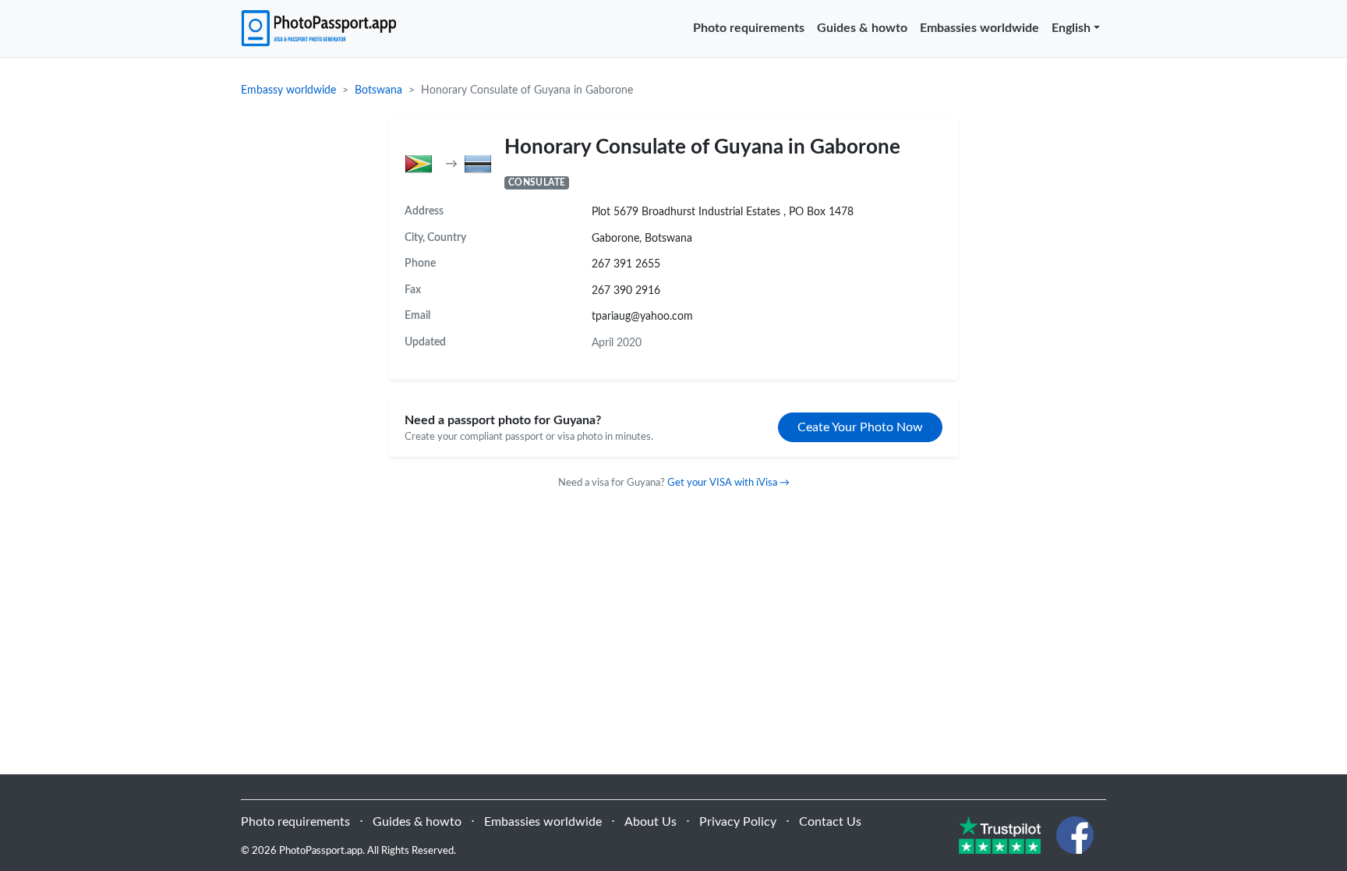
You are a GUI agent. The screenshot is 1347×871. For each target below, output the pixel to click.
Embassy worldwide (288, 90)
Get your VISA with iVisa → (728, 482)
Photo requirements (748, 28)
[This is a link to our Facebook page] (1075, 834)
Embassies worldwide (979, 28)
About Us (650, 822)
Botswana (378, 90)
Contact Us (830, 822)
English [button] (1071, 28)
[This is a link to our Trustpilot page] (1000, 834)
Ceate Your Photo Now (860, 427)
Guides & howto (862, 28)
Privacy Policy (737, 822)
